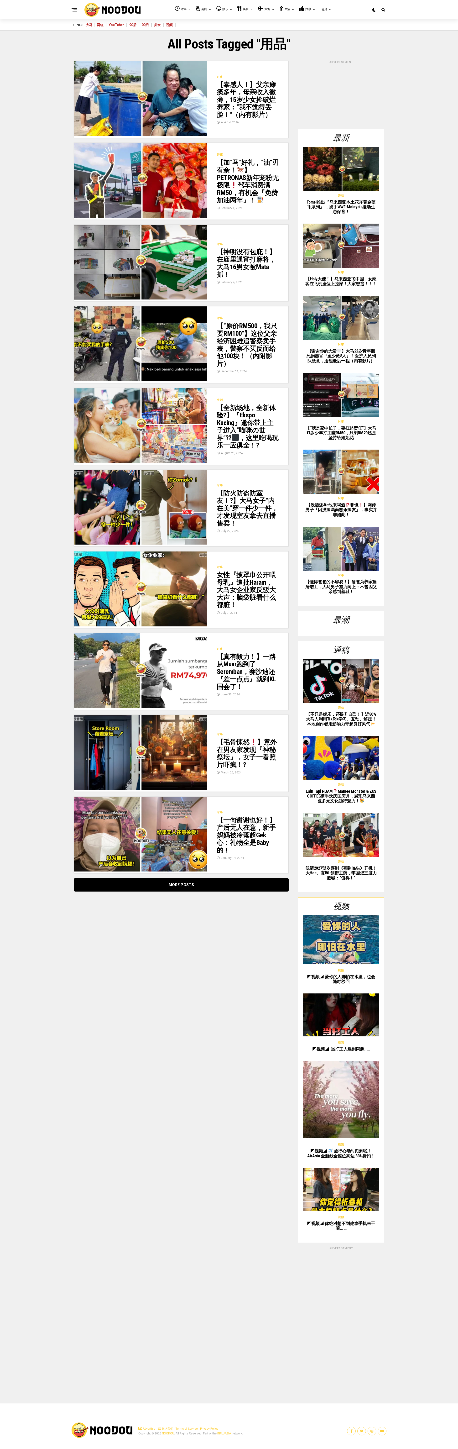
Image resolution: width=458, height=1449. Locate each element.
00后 (145, 25)
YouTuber (116, 25)
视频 (169, 25)
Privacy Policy (209, 1428)
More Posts (181, 884)
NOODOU (168, 1433)
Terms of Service (187, 1428)
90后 (132, 25)
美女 (157, 25)
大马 (89, 25)
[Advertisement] (341, 94)
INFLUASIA (224, 1433)
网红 (100, 25)
